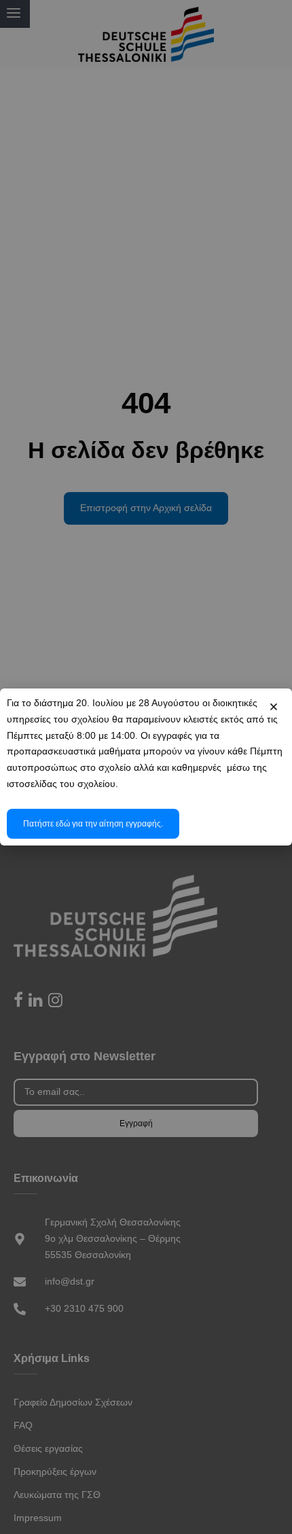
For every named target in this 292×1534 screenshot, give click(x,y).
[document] (146, 767)
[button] (273, 707)
